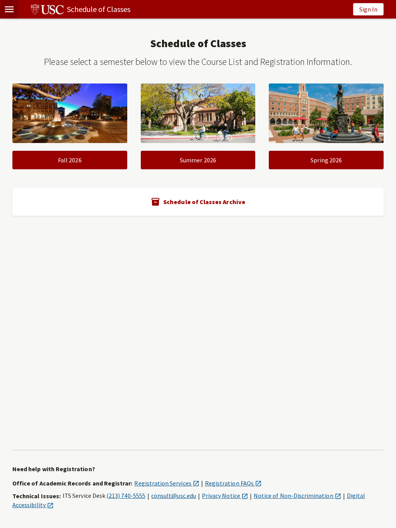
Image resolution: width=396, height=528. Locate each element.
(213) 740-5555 (125, 495)
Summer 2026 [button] (198, 160)
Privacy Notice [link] (225, 495)
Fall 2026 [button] (70, 160)
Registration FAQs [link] (233, 483)
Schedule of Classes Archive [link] (204, 202)
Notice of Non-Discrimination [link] (297, 495)
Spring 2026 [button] (326, 160)
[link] (74, 9)
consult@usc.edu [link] (173, 495)
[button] (9, 9)
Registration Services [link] (166, 483)
